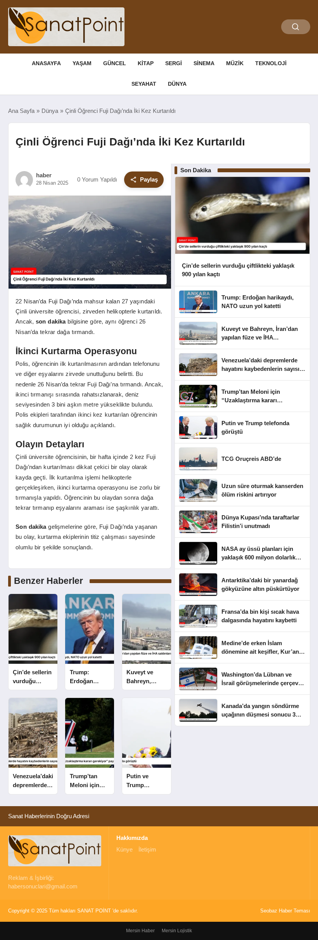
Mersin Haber (140, 930)
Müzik (235, 63)
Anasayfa (46, 63)
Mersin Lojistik (177, 930)
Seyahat (143, 84)
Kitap (146, 63)
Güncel (114, 63)
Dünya (177, 84)
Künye (124, 849)
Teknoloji (271, 63)
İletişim (147, 849)
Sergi (173, 63)
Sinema (204, 63)
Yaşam (82, 63)
